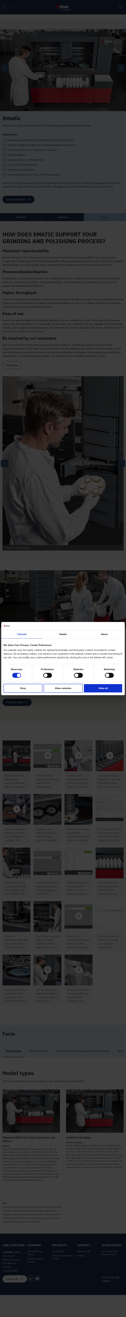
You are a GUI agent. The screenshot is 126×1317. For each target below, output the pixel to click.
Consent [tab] (21, 634)
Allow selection (63, 688)
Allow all (103, 688)
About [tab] (104, 634)
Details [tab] (63, 634)
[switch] (47, 675)
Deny (23, 688)
